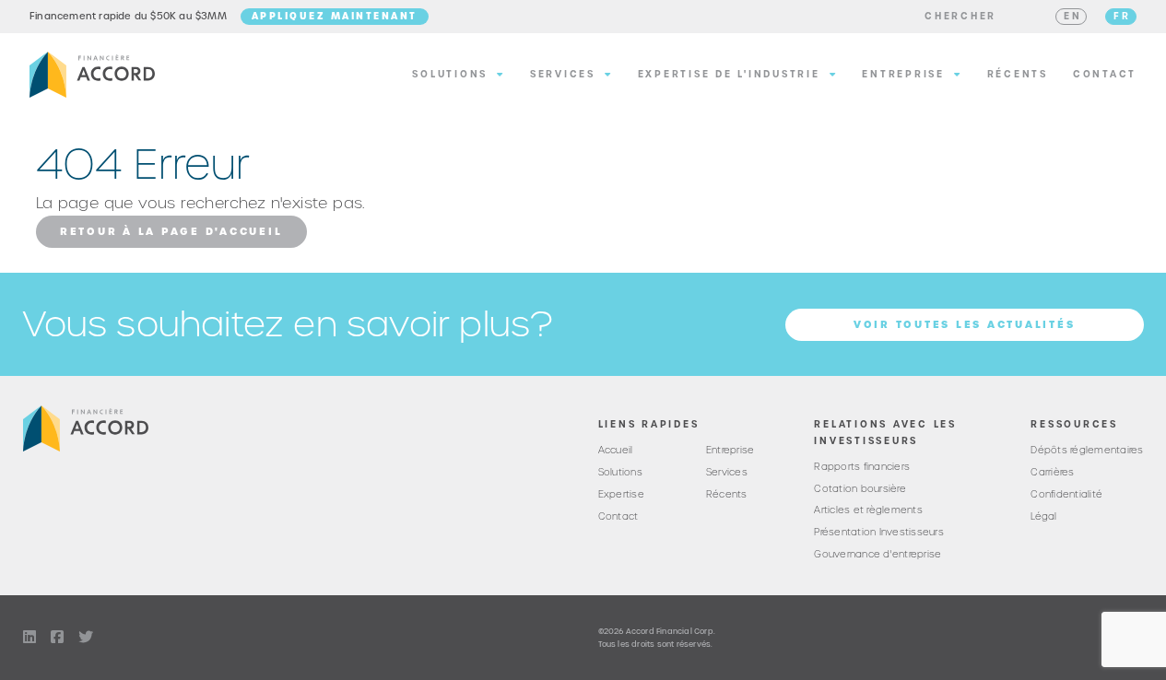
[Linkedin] (29, 638)
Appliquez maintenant (335, 15)
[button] (960, 16)
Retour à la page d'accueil (171, 231)
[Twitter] (85, 638)
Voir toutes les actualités (965, 324)
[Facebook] (57, 638)
